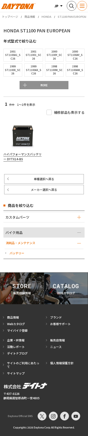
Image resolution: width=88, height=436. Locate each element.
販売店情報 (57, 340)
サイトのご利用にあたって (23, 365)
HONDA (46, 16)
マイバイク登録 (17, 330)
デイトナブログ (17, 353)
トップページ (10, 16)
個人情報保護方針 (62, 363)
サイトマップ (16, 373)
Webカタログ (16, 324)
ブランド (56, 317)
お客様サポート (60, 324)
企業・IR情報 (15, 340)
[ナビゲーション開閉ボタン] (82, 6)
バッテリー (17, 253)
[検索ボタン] (72, 6)
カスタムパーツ (17, 217)
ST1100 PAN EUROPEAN (73, 16)
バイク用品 (13, 232)
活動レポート (16, 347)
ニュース (56, 347)
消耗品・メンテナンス (20, 243)
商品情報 (29, 16)
